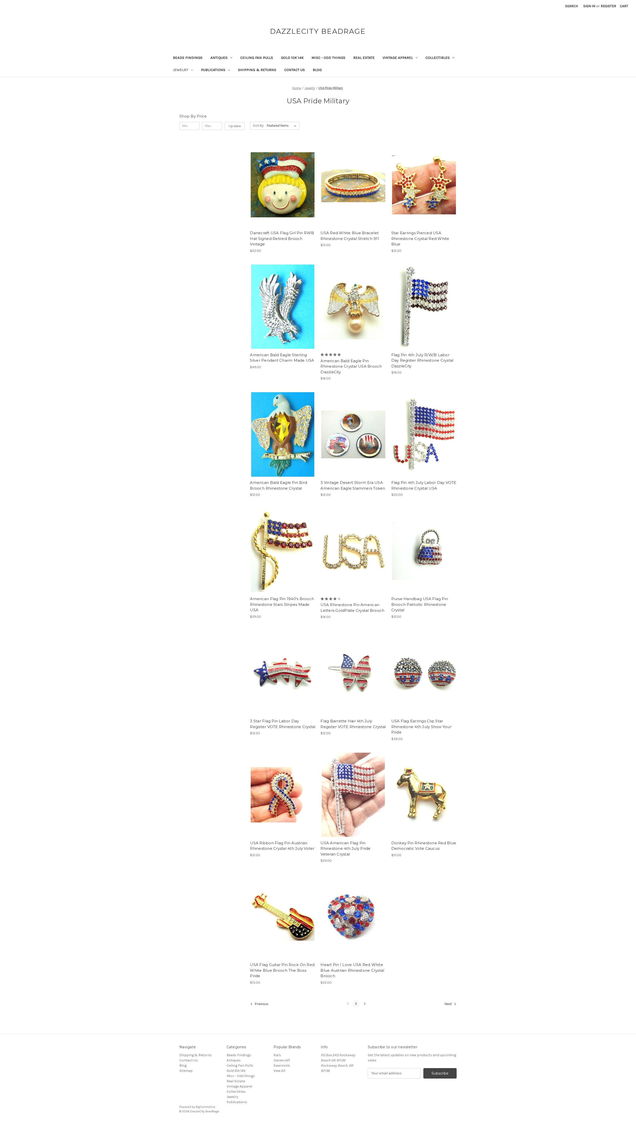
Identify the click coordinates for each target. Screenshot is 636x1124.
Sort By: (258, 125)
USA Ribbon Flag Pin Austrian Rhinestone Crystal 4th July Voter (282, 846)
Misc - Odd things (328, 57)
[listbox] (282, 125)
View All (279, 1071)
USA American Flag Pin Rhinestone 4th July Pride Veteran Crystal (345, 848)
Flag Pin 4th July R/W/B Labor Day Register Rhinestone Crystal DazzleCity (422, 360)
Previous (261, 1004)
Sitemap (186, 1071)
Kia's (277, 1055)
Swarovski (282, 1065)
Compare (281, 185)
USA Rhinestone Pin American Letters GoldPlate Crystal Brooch (352, 607)
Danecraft (282, 1060)
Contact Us (294, 70)
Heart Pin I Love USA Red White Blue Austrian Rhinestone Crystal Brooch (352, 970)
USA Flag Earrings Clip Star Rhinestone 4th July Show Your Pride (421, 727)
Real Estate (364, 57)
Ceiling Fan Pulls (256, 57)
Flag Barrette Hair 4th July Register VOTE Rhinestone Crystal (353, 724)
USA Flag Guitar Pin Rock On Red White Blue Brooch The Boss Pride (282, 970)
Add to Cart (282, 193)
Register (608, 6)
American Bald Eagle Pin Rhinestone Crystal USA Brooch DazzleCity (351, 366)
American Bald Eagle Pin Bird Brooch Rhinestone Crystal (278, 485)
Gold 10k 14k (292, 57)
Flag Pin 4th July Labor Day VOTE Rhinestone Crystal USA (423, 485)
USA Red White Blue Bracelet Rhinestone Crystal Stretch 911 (349, 236)
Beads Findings (187, 57)
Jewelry (180, 70)
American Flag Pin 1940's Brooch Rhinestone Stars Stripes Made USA (282, 604)
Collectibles (438, 57)
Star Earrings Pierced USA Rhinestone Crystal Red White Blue (420, 238)
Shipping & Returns (257, 70)
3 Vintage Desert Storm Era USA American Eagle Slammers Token (352, 485)
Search (571, 6)
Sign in (589, 6)
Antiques (219, 57)
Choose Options (424, 443)
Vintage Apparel (398, 57)
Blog (317, 70)
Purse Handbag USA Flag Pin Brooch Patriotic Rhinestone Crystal (419, 604)
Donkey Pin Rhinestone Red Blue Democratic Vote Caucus (423, 846)
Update (235, 126)
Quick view (282, 176)
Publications (213, 70)
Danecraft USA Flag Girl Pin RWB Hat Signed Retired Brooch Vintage (282, 238)
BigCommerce (205, 1107)
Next (448, 1004)
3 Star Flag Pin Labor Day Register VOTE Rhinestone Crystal (282, 724)
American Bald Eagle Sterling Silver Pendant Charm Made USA (282, 357)
